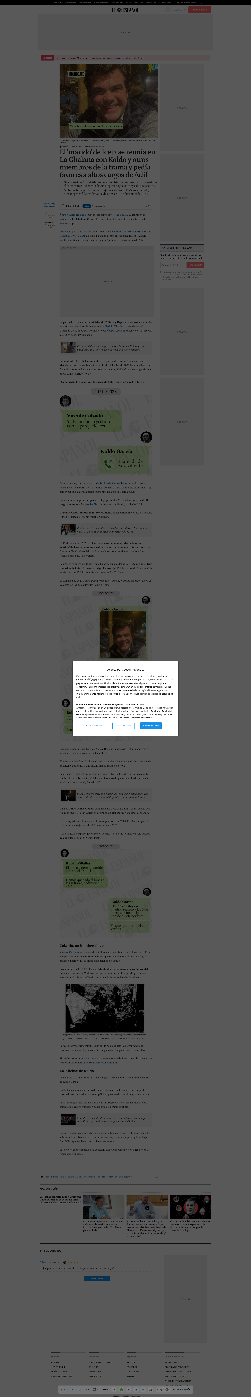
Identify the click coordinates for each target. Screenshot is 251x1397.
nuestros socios (119, 675)
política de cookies (149, 693)
